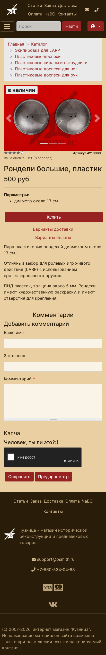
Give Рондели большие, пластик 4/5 (18, 152)
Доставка (67, 5)
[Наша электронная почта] (87, 9)
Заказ (50, 5)
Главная (16, 44)
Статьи (35, 5)
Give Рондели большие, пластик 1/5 (6, 152)
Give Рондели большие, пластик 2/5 (10, 152)
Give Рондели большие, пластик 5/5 (22, 152)
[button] (95, 26)
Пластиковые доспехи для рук (46, 74)
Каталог (39, 44)
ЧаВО (50, 13)
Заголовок (14, 355)
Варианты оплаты (53, 237)
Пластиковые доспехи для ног (46, 68)
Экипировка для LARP (37, 50)
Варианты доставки (53, 229)
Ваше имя (14, 332)
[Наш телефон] (97, 9)
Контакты (67, 13)
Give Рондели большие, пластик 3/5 (14, 152)
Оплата (35, 13)
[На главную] (12, 10)
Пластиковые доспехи (38, 56)
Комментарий (19, 378)
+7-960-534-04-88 (56, 569)
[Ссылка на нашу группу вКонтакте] (53, 606)
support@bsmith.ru (55, 559)
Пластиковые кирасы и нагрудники (51, 62)
